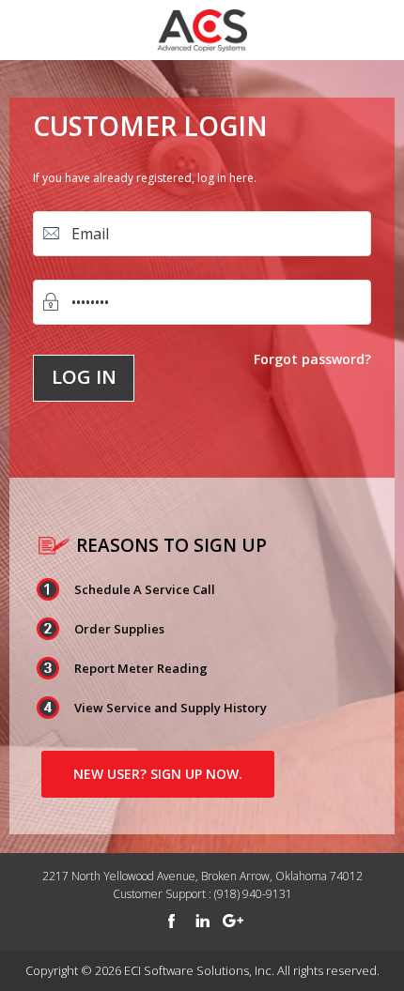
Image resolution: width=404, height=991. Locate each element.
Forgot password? (312, 359)
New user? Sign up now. (157, 774)
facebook (171, 921)
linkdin (202, 921)
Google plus (233, 921)
